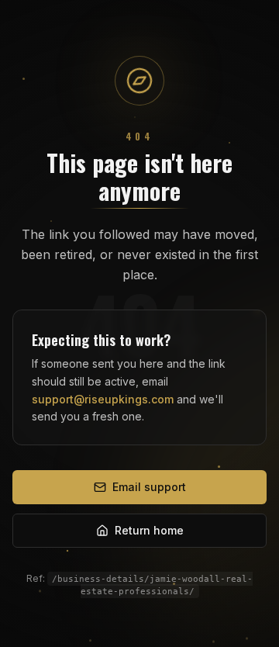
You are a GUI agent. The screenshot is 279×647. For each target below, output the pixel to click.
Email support (149, 486)
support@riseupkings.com (103, 399)
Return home (149, 530)
